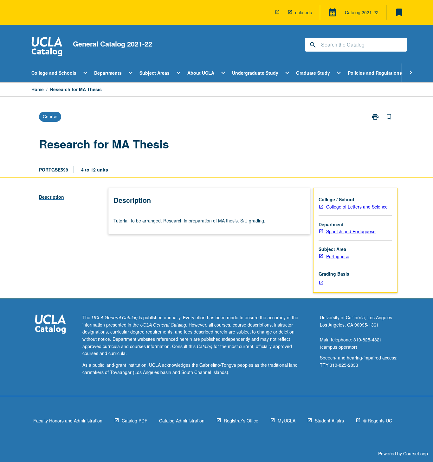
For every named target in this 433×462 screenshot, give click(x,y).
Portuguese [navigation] (337, 256)
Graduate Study (313, 73)
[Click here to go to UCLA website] (50, 325)
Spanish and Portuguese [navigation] (351, 231)
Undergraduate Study (255, 73)
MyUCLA (286, 420)
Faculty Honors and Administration (67, 420)
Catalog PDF (134, 420)
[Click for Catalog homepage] (47, 47)
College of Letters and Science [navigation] (357, 206)
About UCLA (200, 73)
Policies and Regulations (375, 73)
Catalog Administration (181, 420)
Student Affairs (329, 420)
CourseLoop (415, 453)
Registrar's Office (241, 420)
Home (37, 89)
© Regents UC (377, 420)
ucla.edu (303, 12)
